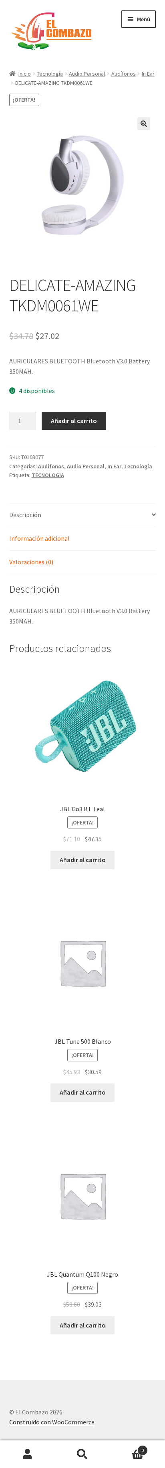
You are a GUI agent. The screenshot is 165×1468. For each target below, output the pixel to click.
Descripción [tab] (25, 515)
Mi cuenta (27, 1454)
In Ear (148, 73)
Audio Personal (87, 73)
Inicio (24, 73)
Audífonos (123, 73)
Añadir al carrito (74, 421)
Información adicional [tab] (39, 538)
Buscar (82, 1454)
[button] (143, 123)
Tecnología (50, 73)
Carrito (127, 1447)
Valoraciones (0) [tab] (31, 562)
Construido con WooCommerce (52, 1422)
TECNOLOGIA (48, 475)
